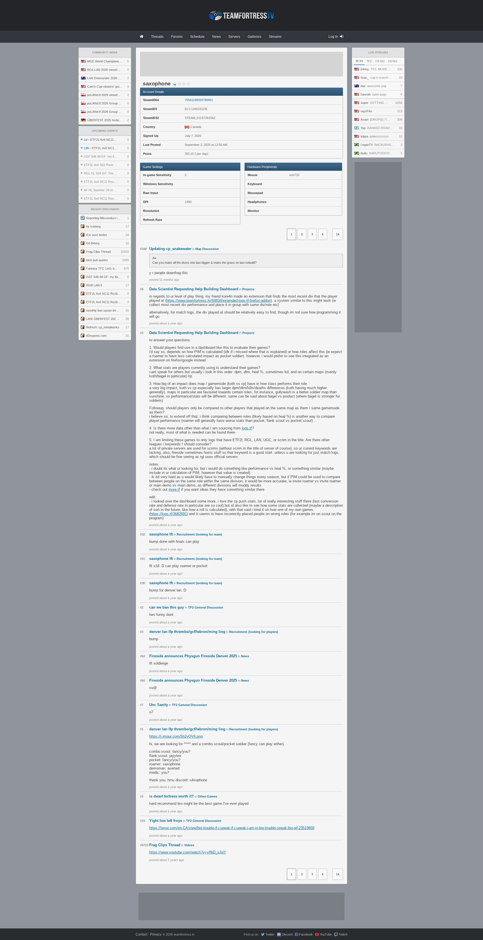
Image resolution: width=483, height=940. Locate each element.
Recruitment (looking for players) (253, 631)
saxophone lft (161, 534)
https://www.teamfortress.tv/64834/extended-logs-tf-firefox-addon (218, 300)
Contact (141, 934)
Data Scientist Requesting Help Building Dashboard (193, 289)
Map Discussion (207, 249)
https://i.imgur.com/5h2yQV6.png (176, 736)
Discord (287, 934)
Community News (104, 52)
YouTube (326, 934)
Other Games (207, 796)
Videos (189, 845)
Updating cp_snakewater (170, 249)
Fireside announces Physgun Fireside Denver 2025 (193, 656)
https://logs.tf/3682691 (168, 514)
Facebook (306, 934)
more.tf (174, 489)
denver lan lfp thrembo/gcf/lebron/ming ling (187, 632)
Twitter (270, 934)
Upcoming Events (105, 131)
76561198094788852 (199, 100)
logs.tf (247, 428)
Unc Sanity (158, 705)
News (245, 656)
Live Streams (378, 52)
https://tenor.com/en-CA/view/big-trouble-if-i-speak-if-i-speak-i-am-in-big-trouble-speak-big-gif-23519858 (231, 828)
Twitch (343, 934)
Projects (248, 289)
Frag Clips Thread (164, 845)
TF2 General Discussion (205, 607)
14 (337, 234)
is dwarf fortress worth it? (171, 796)
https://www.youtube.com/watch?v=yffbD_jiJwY (187, 852)
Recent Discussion (105, 209)
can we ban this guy (167, 607)
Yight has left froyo (165, 821)
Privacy (155, 934)
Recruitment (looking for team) (199, 534)
